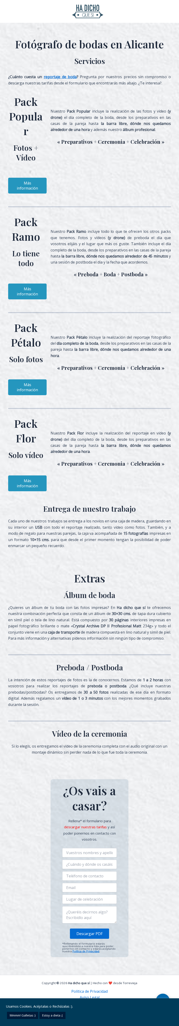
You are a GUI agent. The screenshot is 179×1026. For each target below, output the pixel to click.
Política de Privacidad (85, 951)
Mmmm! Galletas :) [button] (22, 1015)
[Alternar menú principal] (171, 11)
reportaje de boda (60, 76)
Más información (27, 185)
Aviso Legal (90, 997)
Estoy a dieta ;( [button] (52, 1015)
